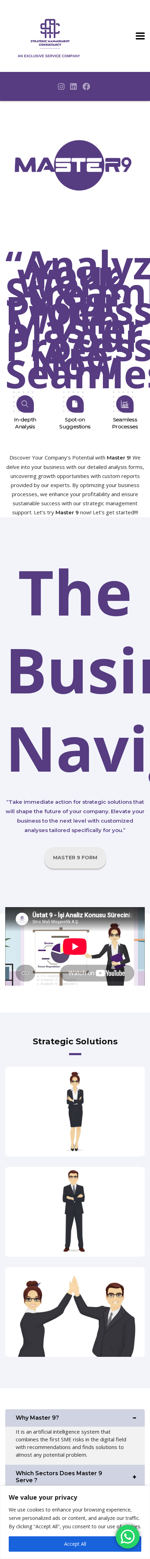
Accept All (75, 1543)
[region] (75, 1522)
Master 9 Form (75, 857)
